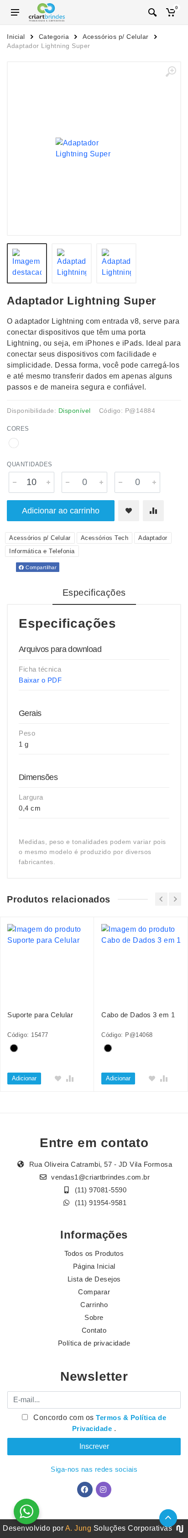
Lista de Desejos (94, 1279)
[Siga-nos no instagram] (103, 1489)
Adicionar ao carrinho (60, 510)
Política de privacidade (94, 1343)
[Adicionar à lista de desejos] (128, 510)
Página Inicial (94, 1266)
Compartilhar (40, 567)
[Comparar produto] (153, 510)
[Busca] (152, 12)
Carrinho (94, 1304)
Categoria (54, 36)
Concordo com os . (99, 1423)
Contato (94, 1330)
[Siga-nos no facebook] (85, 1489)
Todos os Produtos (94, 1253)
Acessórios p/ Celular (116, 36)
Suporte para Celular (40, 1015)
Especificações (94, 592)
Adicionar (24, 1078)
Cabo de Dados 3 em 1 (138, 1015)
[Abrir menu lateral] (15, 12)
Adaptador (152, 537)
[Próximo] (175, 899)
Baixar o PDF (40, 680)
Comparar (94, 1292)
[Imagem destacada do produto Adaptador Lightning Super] (94, 148)
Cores (18, 428)
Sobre (94, 1317)
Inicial (16, 36)
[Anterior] (161, 899)
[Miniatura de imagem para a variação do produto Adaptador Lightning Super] (116, 263)
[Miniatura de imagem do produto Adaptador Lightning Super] (27, 263)
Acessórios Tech (105, 537)
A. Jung (78, 1528)
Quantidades (29, 464)
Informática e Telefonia (42, 551)
